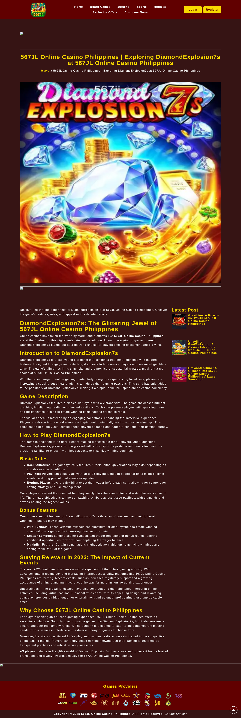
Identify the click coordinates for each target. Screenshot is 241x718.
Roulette (160, 6)
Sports (142, 6)
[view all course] (233, 710)
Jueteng (124, 6)
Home (78, 6)
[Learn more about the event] (120, 40)
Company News (136, 12)
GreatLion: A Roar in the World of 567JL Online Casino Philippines (203, 319)
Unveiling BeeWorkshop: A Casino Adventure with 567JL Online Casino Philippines (202, 347)
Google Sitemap (176, 713)
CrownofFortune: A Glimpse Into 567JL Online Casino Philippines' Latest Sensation (202, 374)
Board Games (100, 6)
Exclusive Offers (105, 12)
